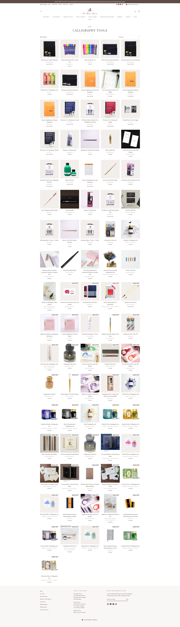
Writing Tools (68, 16)
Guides (128, 16)
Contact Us (43, 601)
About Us (65, 4)
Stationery (56, 16)
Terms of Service (44, 609)
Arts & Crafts (80, 16)
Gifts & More (93, 16)
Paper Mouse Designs (107, 16)
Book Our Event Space (45, 599)
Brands (120, 16)
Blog (135, 16)
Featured (46, 16)
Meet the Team (43, 596)
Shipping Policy (44, 604)
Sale (90, 19)
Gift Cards (54, 4)
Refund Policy (43, 607)
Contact (71, 4)
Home (89, 26)
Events (60, 4)
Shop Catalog (43, 4)
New (49, 4)
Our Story (42, 593)
